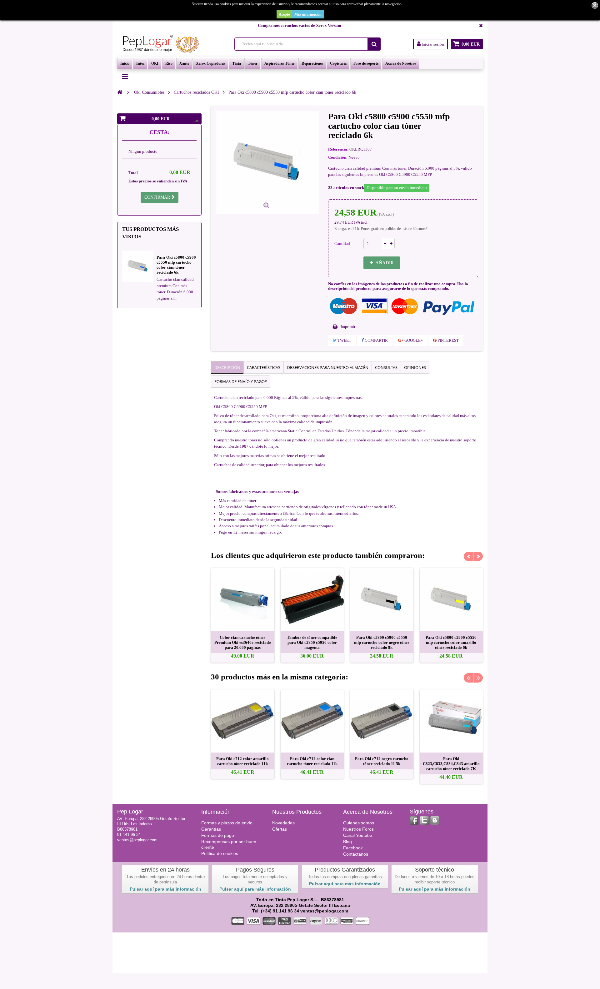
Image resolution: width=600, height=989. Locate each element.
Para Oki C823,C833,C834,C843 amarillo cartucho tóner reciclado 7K (451, 763)
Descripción (227, 367)
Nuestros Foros (358, 829)
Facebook (353, 847)
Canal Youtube (357, 835)
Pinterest (448, 340)
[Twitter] (424, 820)
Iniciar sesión (432, 44)
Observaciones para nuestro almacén (327, 367)
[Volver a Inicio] (119, 92)
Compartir (376, 340)
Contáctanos (355, 854)
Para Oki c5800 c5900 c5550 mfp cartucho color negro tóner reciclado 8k (381, 642)
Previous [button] (468, 556)
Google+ (413, 340)
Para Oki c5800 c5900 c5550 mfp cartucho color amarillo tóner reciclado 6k (451, 642)
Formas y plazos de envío (226, 822)
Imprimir (348, 326)
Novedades (283, 822)
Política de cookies (219, 853)
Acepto (284, 14)
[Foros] (434, 820)
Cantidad (342, 243)
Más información (308, 14)
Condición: (338, 157)
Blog (347, 841)
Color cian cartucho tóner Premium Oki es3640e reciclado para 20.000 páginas (242, 642)
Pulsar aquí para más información (165, 889)
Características (263, 367)
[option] (243, 615)
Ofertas (279, 829)
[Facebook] (414, 820)
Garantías (211, 829)
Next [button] (478, 556)
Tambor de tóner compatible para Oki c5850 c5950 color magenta (312, 642)
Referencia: (338, 149)
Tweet (344, 340)
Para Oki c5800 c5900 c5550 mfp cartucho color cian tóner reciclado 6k (176, 265)
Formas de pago (217, 835)
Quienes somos (358, 822)
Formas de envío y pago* (240, 381)
